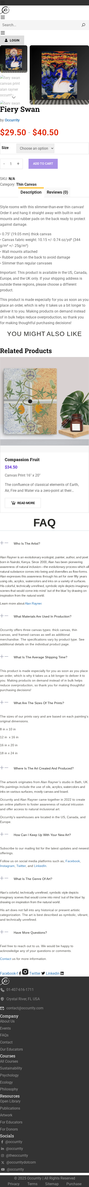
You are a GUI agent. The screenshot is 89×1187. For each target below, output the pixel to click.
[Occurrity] (5, 10)
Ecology (6, 1082)
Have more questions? (30, 932)
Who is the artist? (27, 543)
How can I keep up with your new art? (42, 835)
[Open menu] (3, 2)
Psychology (9, 1075)
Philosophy (9, 1089)
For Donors (9, 1129)
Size (5, 148)
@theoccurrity (16, 1155)
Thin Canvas (26, 184)
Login (14, 40)
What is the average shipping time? (40, 657)
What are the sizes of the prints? (39, 703)
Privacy (14, 1184)
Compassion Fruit (22, 459)
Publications (10, 1108)
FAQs (4, 1035)
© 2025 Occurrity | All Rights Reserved (44, 1178)
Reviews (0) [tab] (57, 192)
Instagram (7, 866)
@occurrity (13, 1142)
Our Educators (11, 1049)
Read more (26, 503)
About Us (7, 1021)
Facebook (72, 861)
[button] (44, 547)
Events (5, 1028)
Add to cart (43, 163)
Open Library (10, 1101)
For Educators (11, 1122)
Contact (5, 959)
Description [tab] (31, 192)
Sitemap (52, 1184)
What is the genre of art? (33, 879)
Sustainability (11, 1068)
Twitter (21, 866)
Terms (32, 1184)
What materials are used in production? (42, 616)
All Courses (9, 1061)
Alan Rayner (33, 603)
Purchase (73, 1184)
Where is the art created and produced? (44, 768)
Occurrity (12, 120)
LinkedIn (40, 866)
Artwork (6, 1115)
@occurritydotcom (20, 1162)
